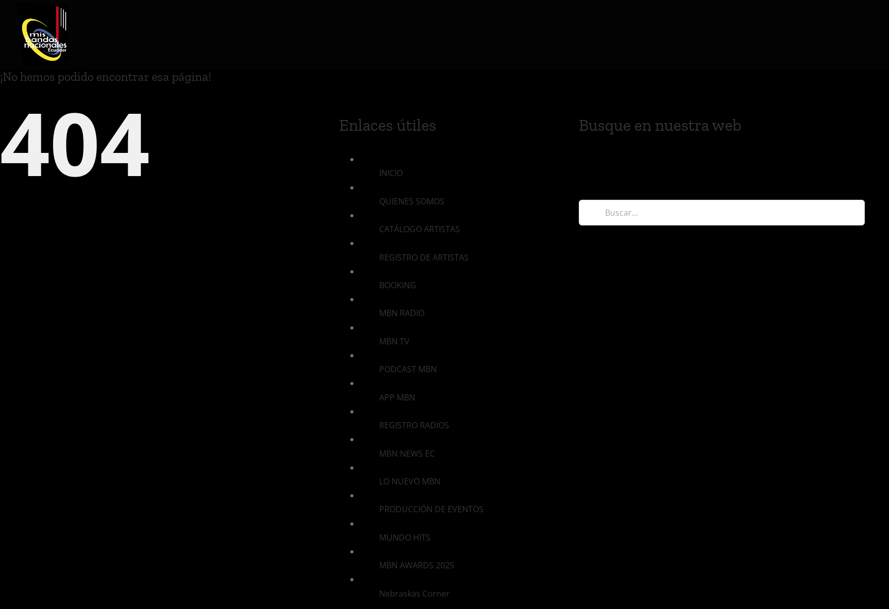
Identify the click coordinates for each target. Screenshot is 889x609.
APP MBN (397, 397)
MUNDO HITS (405, 537)
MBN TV (394, 341)
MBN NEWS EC (407, 453)
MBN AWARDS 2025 (416, 565)
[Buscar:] (722, 212)
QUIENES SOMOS (411, 201)
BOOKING (397, 285)
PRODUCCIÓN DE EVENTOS (431, 509)
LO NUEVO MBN (409, 481)
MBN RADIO (401, 313)
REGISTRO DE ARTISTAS (424, 257)
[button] (870, 35)
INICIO (391, 173)
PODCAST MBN (408, 369)
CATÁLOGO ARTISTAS (419, 229)
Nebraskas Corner (414, 593)
